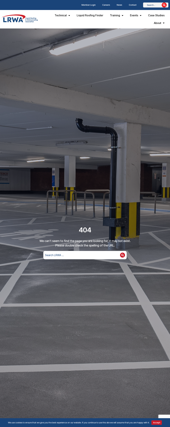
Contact (132, 5)
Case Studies (156, 15)
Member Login (89, 5)
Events (134, 15)
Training (115, 15)
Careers (106, 5)
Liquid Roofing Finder (90, 15)
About (157, 23)
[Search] (164, 4)
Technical (61, 15)
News (119, 5)
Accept (156, 422)
